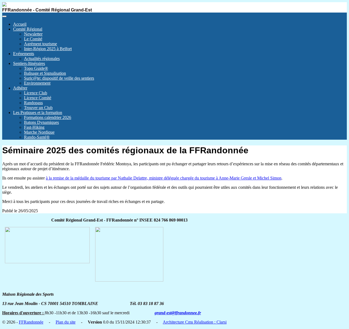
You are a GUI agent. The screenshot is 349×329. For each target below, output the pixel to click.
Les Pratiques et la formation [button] (37, 112)
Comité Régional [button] (27, 29)
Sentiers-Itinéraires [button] (29, 63)
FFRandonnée (31, 322)
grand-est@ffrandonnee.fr (178, 312)
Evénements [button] (23, 53)
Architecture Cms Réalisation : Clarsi (195, 322)
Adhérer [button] (20, 88)
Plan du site (66, 322)
